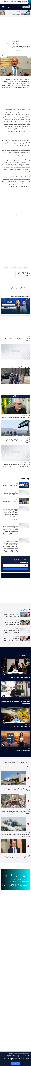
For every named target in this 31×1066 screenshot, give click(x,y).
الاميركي (14, 126)
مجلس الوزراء (13, 85)
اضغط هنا (12, 1059)
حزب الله (16, 81)
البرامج (9, 6)
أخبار (15, 6)
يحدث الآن (16, 396)
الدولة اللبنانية (6, 87)
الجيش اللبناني (26, 83)
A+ (2, 56)
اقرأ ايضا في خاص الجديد (16, 288)
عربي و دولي (26, 438)
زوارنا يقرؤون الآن (23, 610)
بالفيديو (24, 655)
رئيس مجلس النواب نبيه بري (19, 79)
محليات (27, 415)
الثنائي (9, 140)
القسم (8, 117)
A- (5, 56)
